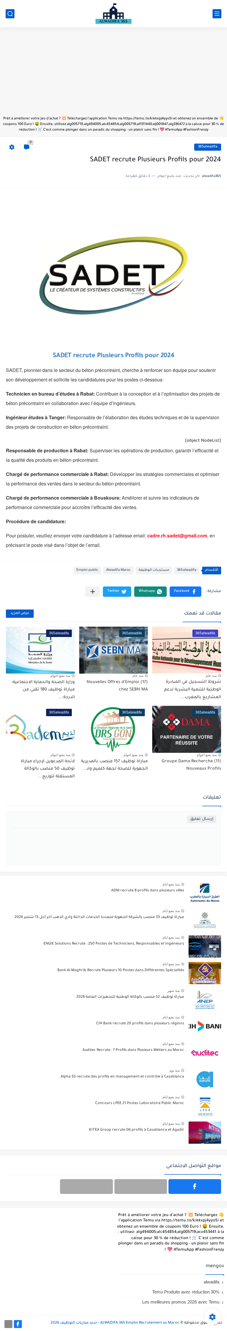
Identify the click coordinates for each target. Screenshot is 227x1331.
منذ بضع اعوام (60, 676)
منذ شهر (173, 991)
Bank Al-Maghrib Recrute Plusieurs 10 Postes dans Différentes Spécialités (120, 970)
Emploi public (87, 570)
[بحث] (10, 13)
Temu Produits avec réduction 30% (185, 1291)
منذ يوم (174, 1070)
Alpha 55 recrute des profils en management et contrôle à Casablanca (122, 1077)
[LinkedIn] (140, 1186)
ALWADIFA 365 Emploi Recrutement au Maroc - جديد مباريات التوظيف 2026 (115, 1323)
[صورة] (205, 893)
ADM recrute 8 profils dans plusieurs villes (147, 891)
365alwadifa (207, 147)
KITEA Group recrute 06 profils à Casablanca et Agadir (136, 1130)
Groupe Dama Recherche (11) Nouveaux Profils (191, 765)
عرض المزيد (19, 613)
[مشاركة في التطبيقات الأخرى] (92, 591)
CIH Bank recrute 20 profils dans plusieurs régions (140, 1024)
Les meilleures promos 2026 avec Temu (180, 1301)
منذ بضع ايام (171, 884)
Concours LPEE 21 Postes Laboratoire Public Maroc (139, 1103)
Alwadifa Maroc (118, 570)
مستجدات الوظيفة (154, 570)
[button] (185, 591)
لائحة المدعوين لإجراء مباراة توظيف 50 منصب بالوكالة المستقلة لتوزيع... (48, 769)
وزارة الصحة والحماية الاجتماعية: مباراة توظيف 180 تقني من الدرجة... (43, 690)
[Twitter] (86, 1186)
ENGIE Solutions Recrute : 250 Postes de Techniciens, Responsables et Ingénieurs (113, 944)
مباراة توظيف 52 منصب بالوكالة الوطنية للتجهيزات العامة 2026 (130, 997)
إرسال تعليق (201, 819)
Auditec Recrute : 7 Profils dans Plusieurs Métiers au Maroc (133, 1050)
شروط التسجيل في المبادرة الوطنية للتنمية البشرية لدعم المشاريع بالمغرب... (192, 690)
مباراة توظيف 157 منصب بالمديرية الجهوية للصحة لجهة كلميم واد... (114, 765)
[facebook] (194, 1186)
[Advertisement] (113, 74)
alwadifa (211, 1281)
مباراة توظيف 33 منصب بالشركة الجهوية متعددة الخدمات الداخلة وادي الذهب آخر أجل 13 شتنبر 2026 (99, 917)
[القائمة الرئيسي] (217, 13)
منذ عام (211, 676)
